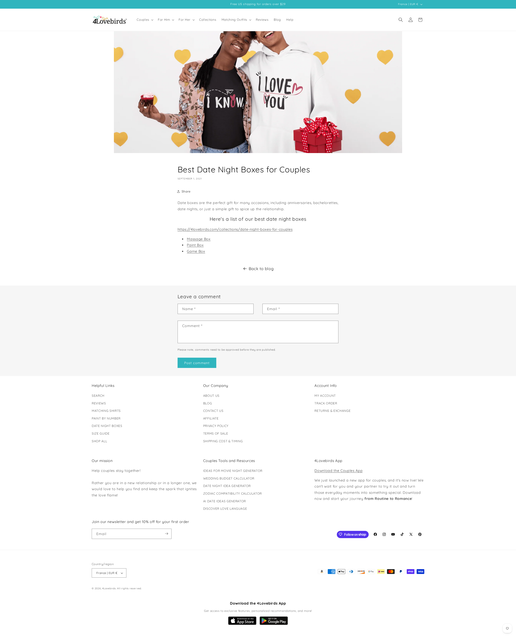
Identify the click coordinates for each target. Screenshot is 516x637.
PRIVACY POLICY (216, 426)
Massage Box (198, 239)
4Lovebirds (109, 588)
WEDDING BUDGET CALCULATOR (229, 478)
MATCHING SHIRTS (106, 411)
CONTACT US (213, 411)
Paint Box (195, 245)
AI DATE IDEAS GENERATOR (224, 501)
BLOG (207, 403)
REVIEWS (99, 403)
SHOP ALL (99, 441)
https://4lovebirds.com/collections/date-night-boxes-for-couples (235, 229)
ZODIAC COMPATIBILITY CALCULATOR (232, 493)
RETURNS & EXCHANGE (332, 411)
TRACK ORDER (325, 403)
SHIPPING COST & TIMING (223, 441)
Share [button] (186, 191)
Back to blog (261, 268)
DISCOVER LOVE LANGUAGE (225, 509)
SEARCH (98, 396)
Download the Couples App (338, 470)
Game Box (196, 251)
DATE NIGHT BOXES (107, 426)
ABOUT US (211, 396)
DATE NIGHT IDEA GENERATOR (227, 486)
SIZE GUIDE (101, 433)
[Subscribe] (166, 533)
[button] (144, 19)
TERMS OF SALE (215, 433)
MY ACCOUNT (325, 396)
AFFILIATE (211, 418)
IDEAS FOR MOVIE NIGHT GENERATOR (232, 471)
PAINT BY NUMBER (106, 418)
